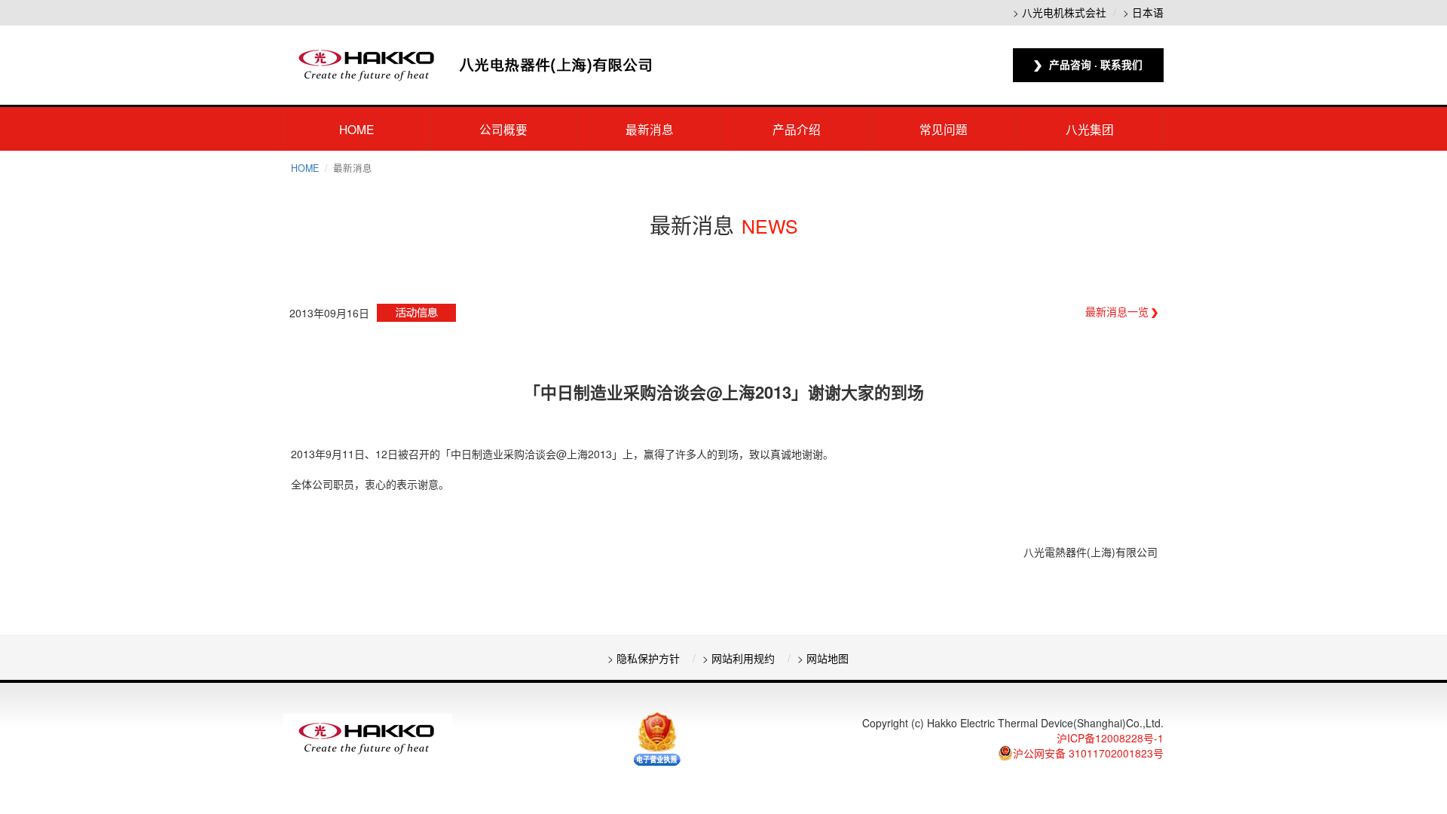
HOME (356, 129)
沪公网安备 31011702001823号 (1088, 752)
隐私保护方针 (648, 658)
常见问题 (943, 129)
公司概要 (503, 129)
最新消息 (650, 129)
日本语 (1148, 12)
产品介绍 (796, 129)
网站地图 (827, 658)
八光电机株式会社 (1064, 12)
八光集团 (1090, 129)
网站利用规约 (743, 658)
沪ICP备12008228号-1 (1110, 737)
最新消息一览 (1118, 311)
